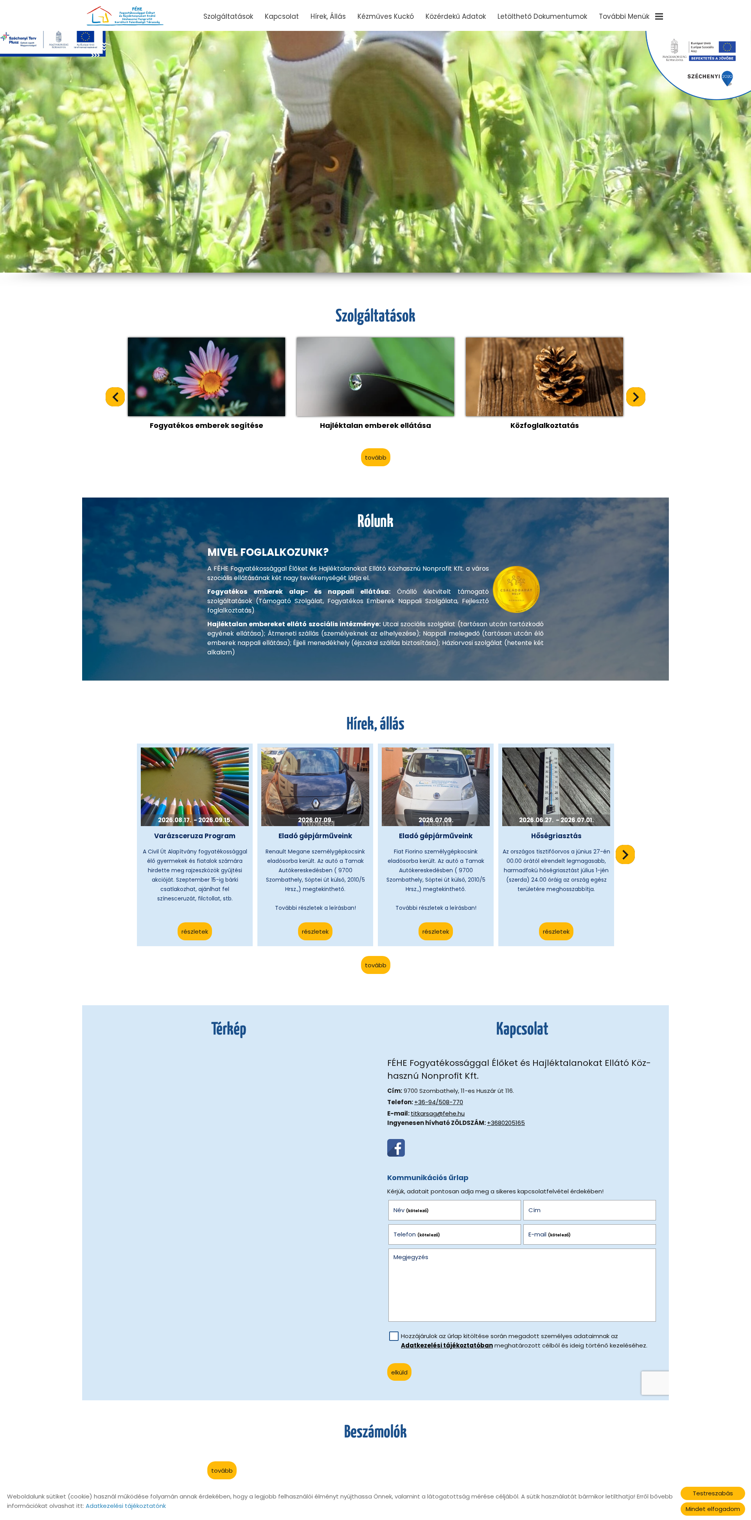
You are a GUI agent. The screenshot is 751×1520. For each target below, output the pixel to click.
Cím (534, 1210)
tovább (375, 457)
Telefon (416, 1234)
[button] (635, 396)
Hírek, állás (328, 16)
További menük (624, 16)
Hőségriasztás (556, 836)
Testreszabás (713, 1493)
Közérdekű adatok (456, 16)
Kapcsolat (282, 16)
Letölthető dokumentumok (542, 16)
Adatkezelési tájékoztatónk (126, 1506)
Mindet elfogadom (713, 1509)
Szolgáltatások (228, 16)
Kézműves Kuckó (386, 16)
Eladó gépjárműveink (315, 836)
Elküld (399, 1372)
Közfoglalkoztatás (544, 425)
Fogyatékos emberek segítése (206, 425)
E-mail (549, 1234)
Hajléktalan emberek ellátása (375, 425)
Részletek (194, 931)
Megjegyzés (410, 1257)
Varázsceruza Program (194, 836)
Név (411, 1210)
